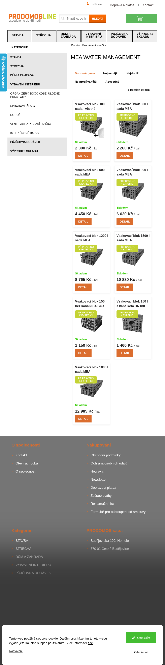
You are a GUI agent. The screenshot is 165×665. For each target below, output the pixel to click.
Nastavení (16, 650)
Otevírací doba (26, 463)
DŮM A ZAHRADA (22, 75)
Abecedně (112, 81)
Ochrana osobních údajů (109, 463)
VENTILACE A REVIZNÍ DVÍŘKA (30, 124)
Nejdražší (133, 73)
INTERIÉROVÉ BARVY (24, 133)
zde (90, 643)
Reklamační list (102, 504)
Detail (83, 155)
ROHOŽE (16, 115)
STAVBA (15, 57)
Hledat (97, 18)
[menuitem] (19, 36)
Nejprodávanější (86, 81)
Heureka (97, 471)
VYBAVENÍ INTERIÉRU (25, 84)
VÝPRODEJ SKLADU (24, 151)
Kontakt (147, 5)
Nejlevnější (110, 73)
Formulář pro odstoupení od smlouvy (118, 512)
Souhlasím (143, 637)
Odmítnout (141, 652)
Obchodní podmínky (106, 455)
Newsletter (99, 479)
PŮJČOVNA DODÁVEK (25, 142)
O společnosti (25, 471)
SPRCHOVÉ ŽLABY (22, 105)
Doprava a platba (122, 5)
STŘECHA (17, 66)
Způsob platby (101, 496)
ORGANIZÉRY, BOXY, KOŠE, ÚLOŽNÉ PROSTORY (35, 95)
